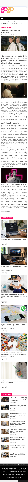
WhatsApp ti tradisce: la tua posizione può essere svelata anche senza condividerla (13, 325)
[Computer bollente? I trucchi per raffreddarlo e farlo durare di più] (5, 447)
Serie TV (9, 27)
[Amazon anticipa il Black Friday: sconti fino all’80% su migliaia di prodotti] (5, 439)
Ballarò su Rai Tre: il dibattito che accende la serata (13, 239)
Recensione (3, 27)
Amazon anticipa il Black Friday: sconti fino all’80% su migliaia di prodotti (17, 439)
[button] (26, 18)
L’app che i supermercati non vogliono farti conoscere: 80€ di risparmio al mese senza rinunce (13, 353)
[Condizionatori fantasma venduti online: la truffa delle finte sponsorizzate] (5, 431)
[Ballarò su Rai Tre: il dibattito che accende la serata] (14, 229)
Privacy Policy (21, 464)
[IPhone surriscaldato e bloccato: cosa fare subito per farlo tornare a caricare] (5, 407)
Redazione (6, 464)
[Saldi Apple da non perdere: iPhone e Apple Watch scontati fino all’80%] (5, 455)
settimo (3, 65)
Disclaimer (13, 464)
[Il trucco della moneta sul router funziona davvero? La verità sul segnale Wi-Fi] (5, 415)
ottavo (8, 65)
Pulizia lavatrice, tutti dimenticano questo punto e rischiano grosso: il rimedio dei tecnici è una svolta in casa (14, 296)
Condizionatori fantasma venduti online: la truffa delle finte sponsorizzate (18, 431)
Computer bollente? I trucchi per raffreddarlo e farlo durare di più (18, 446)
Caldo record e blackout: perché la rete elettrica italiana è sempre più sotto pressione (18, 399)
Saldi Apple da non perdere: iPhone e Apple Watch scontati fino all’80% (17, 454)
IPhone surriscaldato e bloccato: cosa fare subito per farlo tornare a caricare (18, 407)
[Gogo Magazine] (7, 11)
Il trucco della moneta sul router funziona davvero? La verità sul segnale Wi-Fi (18, 415)
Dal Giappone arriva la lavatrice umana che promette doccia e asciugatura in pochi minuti (17, 423)
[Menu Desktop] (2, 18)
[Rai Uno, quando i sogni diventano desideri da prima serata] (14, 256)
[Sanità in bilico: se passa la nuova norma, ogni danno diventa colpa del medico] (14, 370)
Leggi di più (3, 244)
